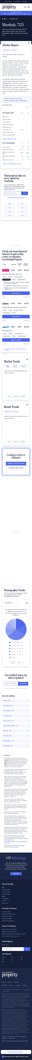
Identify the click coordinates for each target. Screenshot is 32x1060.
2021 (19, 662)
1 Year (9, 396)
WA (9, 211)
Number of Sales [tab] (23, 366)
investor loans (14, 100)
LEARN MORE (16, 873)
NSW (9, 203)
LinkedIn (17, 985)
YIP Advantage (8, 1)
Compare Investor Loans (16, 463)
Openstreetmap (14, 847)
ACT (10, 215)
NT (22, 211)
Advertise (25, 1)
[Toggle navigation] (28, 7)
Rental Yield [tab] (15, 411)
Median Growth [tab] (15, 366)
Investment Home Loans (14, 14)
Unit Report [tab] (14, 50)
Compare (25, 297)
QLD (10, 207)
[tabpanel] (16, 74)
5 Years (16, 396)
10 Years (23, 396)
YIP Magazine (17, 1)
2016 (12, 662)
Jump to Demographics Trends (11, 163)
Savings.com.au (23, 1036)
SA (22, 207)
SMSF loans (23, 100)
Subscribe (23, 683)
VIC (22, 203)
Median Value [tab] (8, 366)
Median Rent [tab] (8, 411)
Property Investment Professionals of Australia (17, 1040)
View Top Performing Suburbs (16, 197)
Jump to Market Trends (9, 138)
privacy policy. (23, 688)
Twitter (11, 985)
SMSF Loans (27, 14)
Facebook (4, 985)
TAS (22, 215)
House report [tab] (6, 50)
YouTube (24, 985)
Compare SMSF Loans (16, 468)
